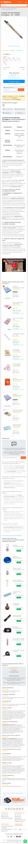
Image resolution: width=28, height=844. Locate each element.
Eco (4, 793)
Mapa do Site (4, 831)
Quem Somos (4, 815)
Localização (4, 827)
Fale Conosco (18, 815)
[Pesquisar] (26, 5)
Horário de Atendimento (7, 826)
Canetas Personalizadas (7, 9)
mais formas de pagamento (14, 77)
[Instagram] (6, 809)
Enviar (23, 457)
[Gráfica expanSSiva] (7, 2)
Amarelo (18, 793)
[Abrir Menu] (2, 2)
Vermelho (12, 793)
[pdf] (3, 105)
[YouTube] (11, 809)
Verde (7, 793)
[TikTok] (9, 809)
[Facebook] (20, 809)
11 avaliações (8, 50)
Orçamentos (18, 816)
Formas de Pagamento (7, 829)
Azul (22, 793)
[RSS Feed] (22, 809)
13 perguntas (19, 50)
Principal (3, 8)
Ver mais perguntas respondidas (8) (12, 535)
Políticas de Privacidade (7, 818)
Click (4, 794)
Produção (11, 84)
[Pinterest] (14, 809)
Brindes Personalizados (11, 8)
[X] (17, 809)
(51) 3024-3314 (18, 818)
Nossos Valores (4, 816)
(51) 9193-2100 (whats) (20, 819)
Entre (21, 2)
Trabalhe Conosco (19, 821)
